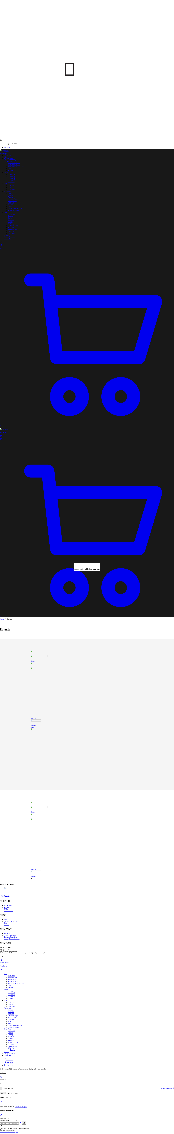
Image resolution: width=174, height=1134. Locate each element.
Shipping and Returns (11, 921)
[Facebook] (1, 897)
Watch (10, 207)
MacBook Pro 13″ (14, 163)
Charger (11, 203)
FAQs (6, 909)
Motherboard (12, 229)
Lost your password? (167, 1088)
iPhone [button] (6, 172)
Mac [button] (5, 157)
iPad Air (11, 187)
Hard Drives (12, 201)
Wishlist (6, 907)
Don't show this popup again (9, 1132)
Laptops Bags (13, 199)
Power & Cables (13, 210)
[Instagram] (3, 897)
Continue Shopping (21, 1107)
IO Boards (11, 233)
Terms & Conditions (10, 937)
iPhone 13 (11, 176)
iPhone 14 (11, 174)
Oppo (32, 727)
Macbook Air (12, 161)
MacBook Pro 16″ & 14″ (16, 167)
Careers (6, 925)
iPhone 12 (11, 178)
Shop (5, 919)
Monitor (11, 195)
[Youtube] (6, 897)
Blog (5, 923)
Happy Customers (9, 237)
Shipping (7, 147)
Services (6, 235)
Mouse (10, 193)
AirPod (10, 205)
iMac (9, 169)
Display (10, 222)
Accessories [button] (7, 191)
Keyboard (11, 214)
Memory (11, 224)
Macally (33, 718)
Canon (33, 661)
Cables (10, 216)
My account (8, 905)
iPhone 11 (11, 180)
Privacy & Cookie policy (12, 939)
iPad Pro (11, 186)
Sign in (3, 1093)
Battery (10, 218)
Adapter (11, 197)
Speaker (11, 220)
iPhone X (11, 182)
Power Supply (13, 226)
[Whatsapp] (8, 897)
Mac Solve (3, 153)
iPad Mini (11, 189)
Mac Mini (11, 170)
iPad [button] (5, 184)
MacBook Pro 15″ (14, 165)
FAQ (5, 149)
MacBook (11, 159)
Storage (11, 227)
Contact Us (7, 239)
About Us (7, 933)
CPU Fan (11, 231)
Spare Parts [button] (7, 212)
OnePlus (33, 725)
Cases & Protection (15, 208)
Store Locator (8, 911)
